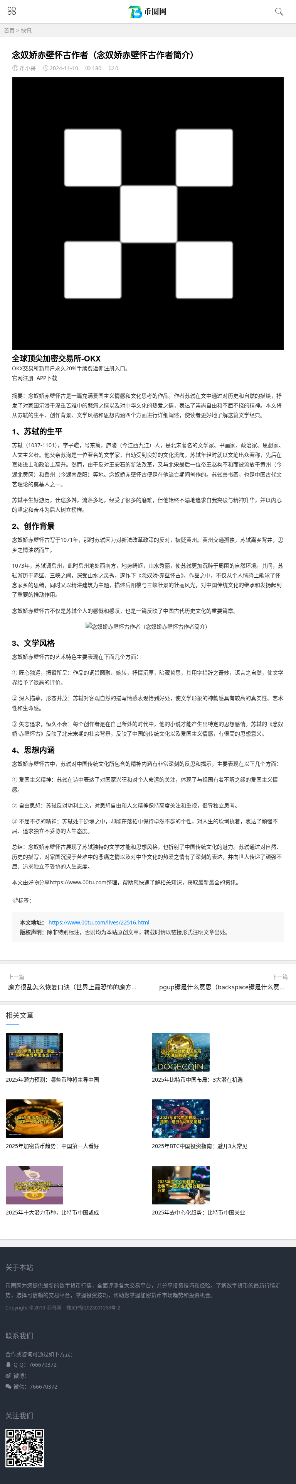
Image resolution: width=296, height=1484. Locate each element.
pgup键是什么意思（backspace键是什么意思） (225, 987)
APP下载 (47, 378)
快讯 (26, 30)
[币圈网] (148, 17)
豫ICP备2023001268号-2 (93, 1307)
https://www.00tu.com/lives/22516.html (99, 922)
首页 (9, 30)
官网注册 (23, 378)
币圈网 (53, 1307)
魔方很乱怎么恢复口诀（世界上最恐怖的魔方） (73, 987)
